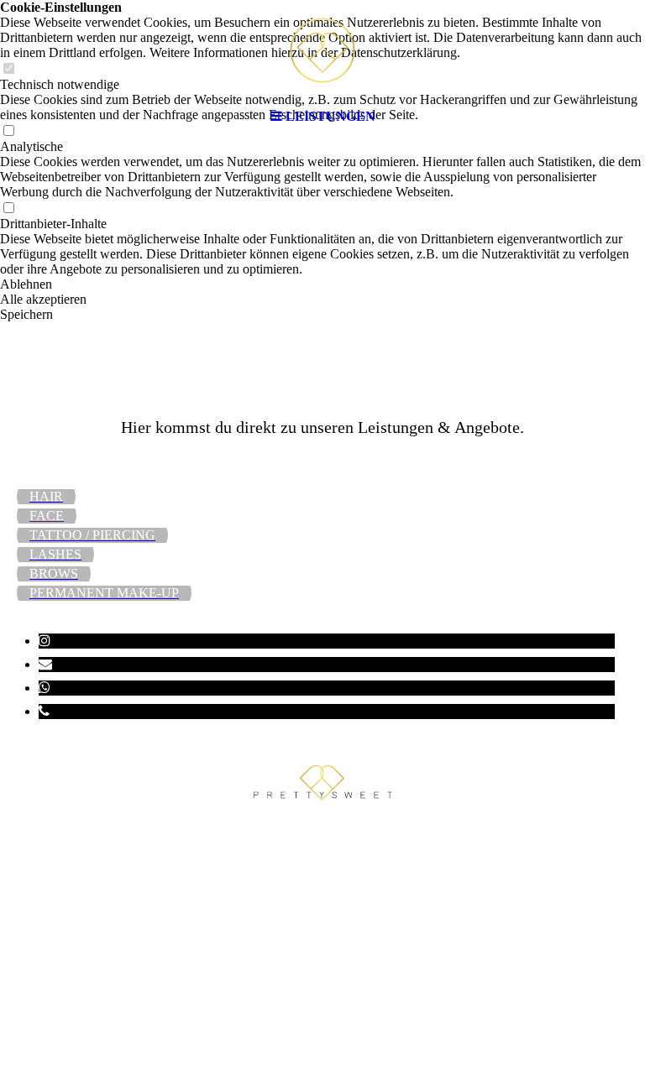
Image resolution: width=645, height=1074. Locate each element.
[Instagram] (44, 640)
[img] (322, 50)
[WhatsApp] (44, 687)
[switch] (8, 208)
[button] (322, 284)
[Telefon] (44, 711)
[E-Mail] (45, 664)
